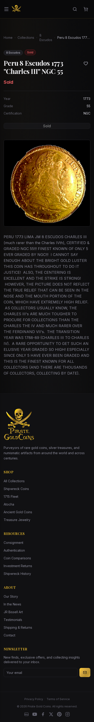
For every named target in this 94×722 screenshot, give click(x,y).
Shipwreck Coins (16, 489)
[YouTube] (34, 714)
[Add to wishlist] (85, 63)
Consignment (13, 543)
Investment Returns (18, 566)
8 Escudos (45, 37)
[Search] (74, 9)
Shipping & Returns (18, 627)
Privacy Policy (33, 699)
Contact (9, 635)
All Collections (14, 481)
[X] (51, 714)
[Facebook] (43, 714)
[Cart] (85, 9)
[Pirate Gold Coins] (16, 9)
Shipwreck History (17, 574)
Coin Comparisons (17, 558)
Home (8, 37)
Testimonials (13, 620)
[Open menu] (6, 9)
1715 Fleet (11, 496)
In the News (12, 604)
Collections (26, 37)
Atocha (9, 504)
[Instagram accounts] (67, 714)
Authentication (14, 550)
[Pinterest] (59, 714)
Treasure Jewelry (17, 520)
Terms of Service (58, 699)
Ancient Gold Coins (18, 512)
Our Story (11, 596)
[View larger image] (47, 183)
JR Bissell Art (13, 612)
